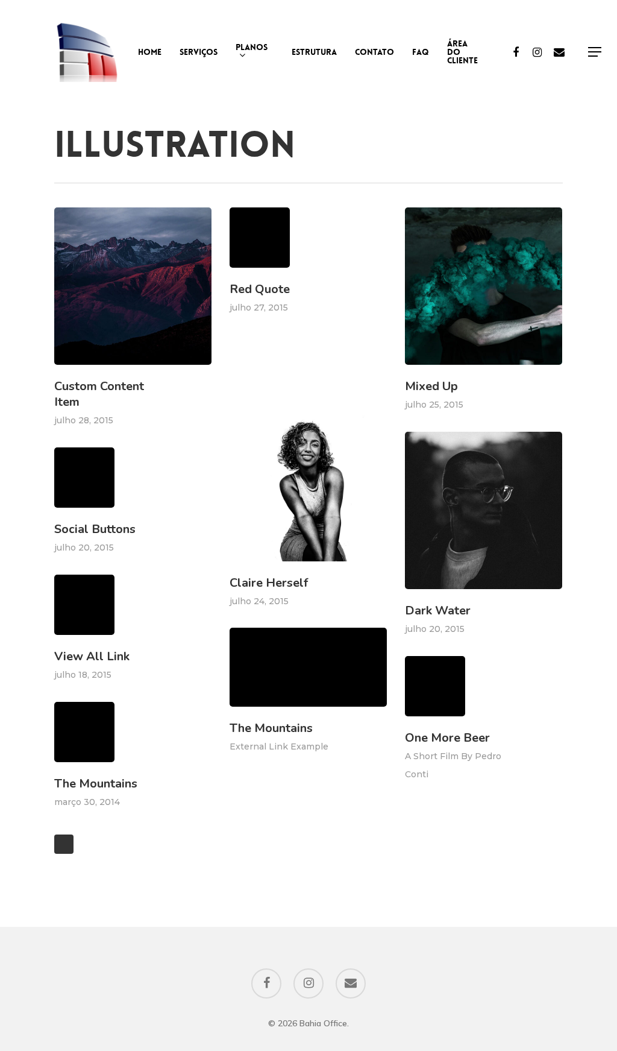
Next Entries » (64, 844)
